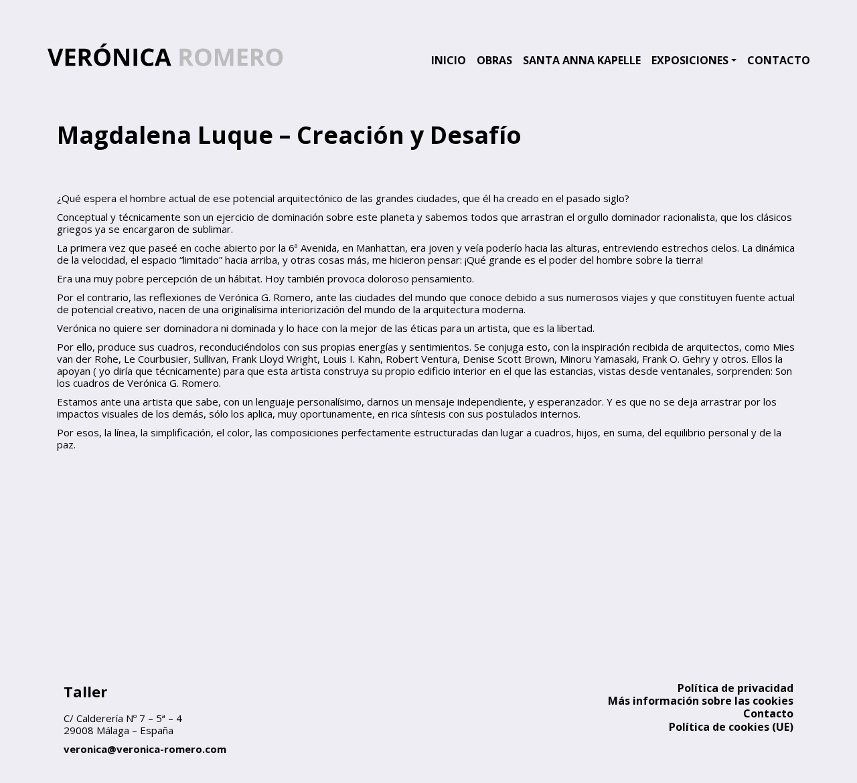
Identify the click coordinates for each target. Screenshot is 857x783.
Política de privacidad (735, 688)
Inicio (448, 60)
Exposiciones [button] (689, 60)
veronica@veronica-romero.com (145, 749)
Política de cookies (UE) (731, 726)
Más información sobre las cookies (700, 700)
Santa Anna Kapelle (582, 60)
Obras (494, 60)
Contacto (778, 60)
